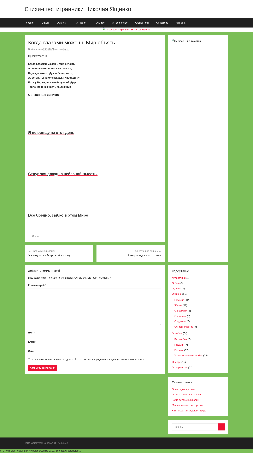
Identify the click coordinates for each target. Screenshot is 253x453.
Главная (29, 22)
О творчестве (120, 22)
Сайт (31, 351)
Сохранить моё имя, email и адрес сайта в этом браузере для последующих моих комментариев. (88, 359)
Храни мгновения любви (188, 355)
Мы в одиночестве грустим (187, 405)
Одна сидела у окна (183, 389)
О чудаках (180, 321)
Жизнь (178, 305)
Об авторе (162, 22)
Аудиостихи (142, 22)
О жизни (61, 22)
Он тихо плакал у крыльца (187, 394)
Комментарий (37, 285)
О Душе (176, 288)
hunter (66, 49)
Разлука (178, 350)
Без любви (180, 339)
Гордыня (179, 300)
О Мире (100, 22)
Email (32, 341)
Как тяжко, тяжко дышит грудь (189, 410)
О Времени (180, 310)
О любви (81, 22)
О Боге (45, 22)
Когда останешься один (185, 400)
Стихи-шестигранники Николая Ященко (78, 9)
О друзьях (180, 316)
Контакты (181, 22)
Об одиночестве (183, 326)
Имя (31, 332)
